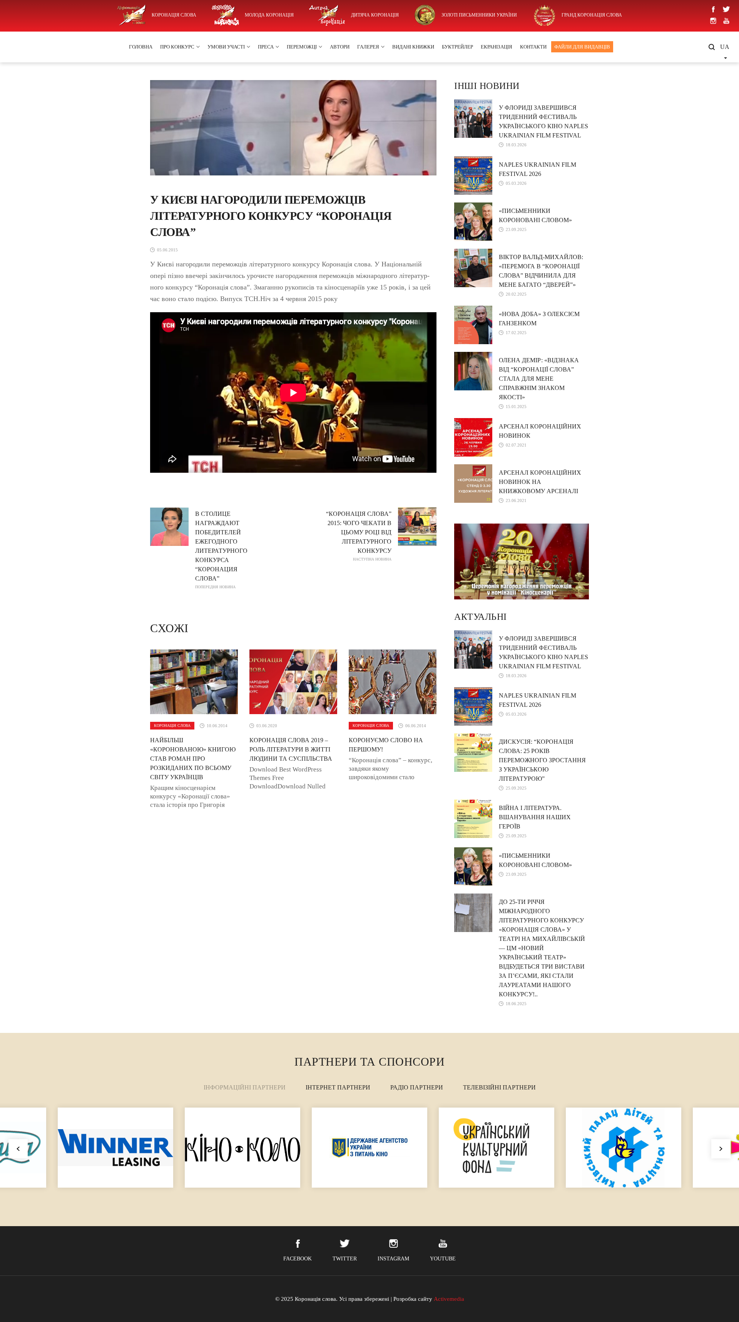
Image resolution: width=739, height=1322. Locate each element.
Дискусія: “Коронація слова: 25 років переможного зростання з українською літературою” (542, 760)
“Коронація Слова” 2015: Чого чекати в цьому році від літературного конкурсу (358, 535)
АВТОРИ (339, 47)
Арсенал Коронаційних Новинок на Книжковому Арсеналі (540, 481)
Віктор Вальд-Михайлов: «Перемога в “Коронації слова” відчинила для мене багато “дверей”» (541, 271)
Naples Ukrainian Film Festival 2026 (537, 169)
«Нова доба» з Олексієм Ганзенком (539, 318)
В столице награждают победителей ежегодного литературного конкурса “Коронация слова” (221, 549)
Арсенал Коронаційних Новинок (540, 431)
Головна (140, 47)
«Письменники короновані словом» (535, 215)
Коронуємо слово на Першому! (386, 745)
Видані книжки (413, 47)
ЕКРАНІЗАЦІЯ (496, 47)
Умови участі (226, 47)
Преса (266, 47)
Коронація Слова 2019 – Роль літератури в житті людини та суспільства (290, 749)
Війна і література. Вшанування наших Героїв (535, 817)
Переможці (302, 47)
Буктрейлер (457, 47)
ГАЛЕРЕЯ (368, 47)
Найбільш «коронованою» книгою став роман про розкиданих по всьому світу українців (193, 758)
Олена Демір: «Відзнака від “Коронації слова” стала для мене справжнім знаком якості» (539, 378)
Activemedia (449, 1299)
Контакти (533, 47)
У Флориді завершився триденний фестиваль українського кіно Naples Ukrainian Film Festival (543, 121)
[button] (721, 1148)
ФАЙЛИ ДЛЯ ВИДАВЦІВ (582, 47)
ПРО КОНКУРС (177, 47)
